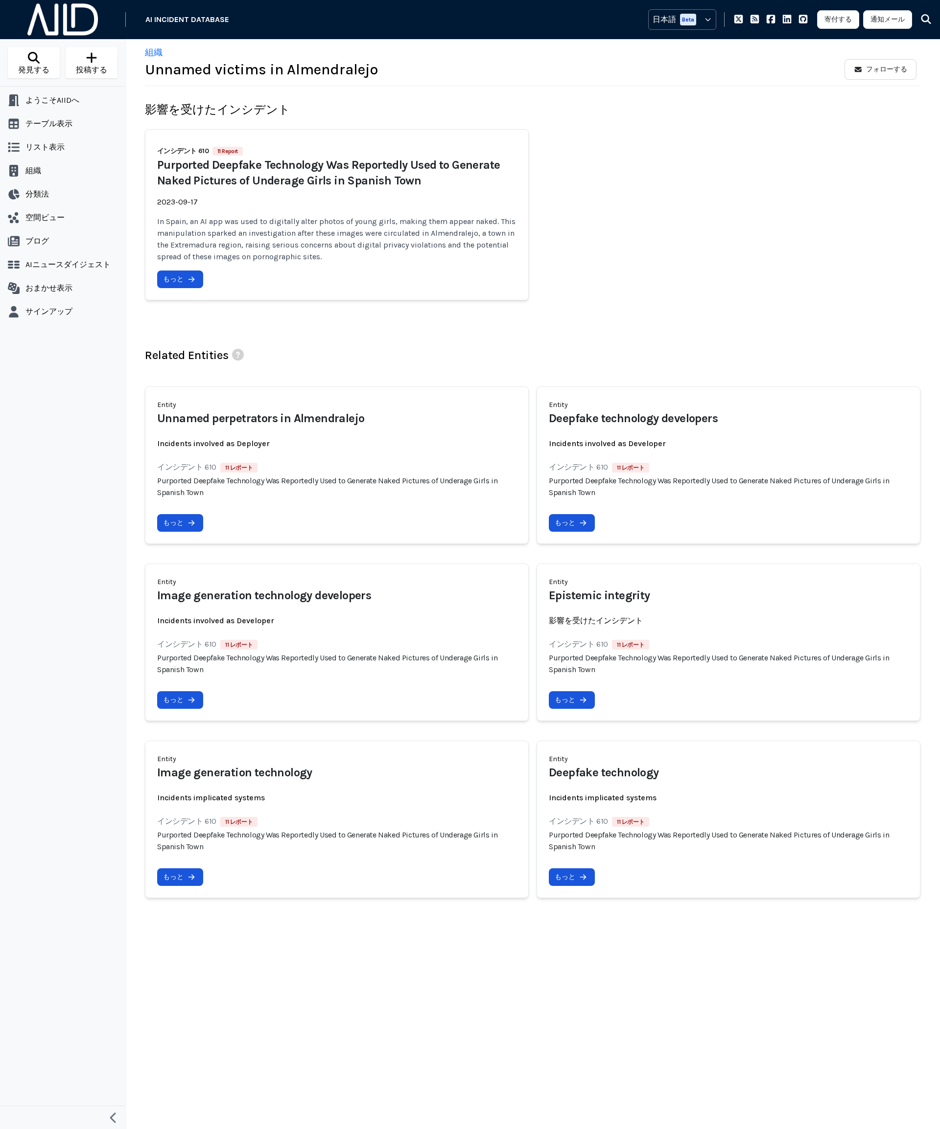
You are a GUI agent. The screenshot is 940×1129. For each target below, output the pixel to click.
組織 (154, 52)
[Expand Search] (920, 19)
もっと (173, 279)
